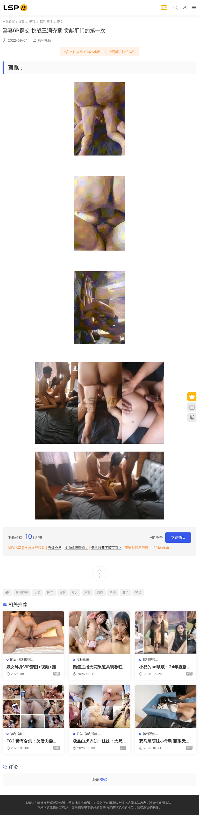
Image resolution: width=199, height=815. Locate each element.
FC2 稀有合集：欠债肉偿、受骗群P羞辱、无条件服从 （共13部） (31, 740)
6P (7, 592)
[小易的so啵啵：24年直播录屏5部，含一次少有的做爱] (165, 632)
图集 (13, 660)
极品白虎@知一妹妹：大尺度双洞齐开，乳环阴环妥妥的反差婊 (98, 740)
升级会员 (54, 548)
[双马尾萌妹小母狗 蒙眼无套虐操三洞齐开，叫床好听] (165, 706)
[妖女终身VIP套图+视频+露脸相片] (33, 632)
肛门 (125, 592)
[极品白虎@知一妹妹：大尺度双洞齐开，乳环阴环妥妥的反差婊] (99, 706)
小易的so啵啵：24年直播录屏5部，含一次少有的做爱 (165, 666)
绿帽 (100, 592)
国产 (50, 592)
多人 (75, 592)
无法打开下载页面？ (106, 548)
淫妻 (87, 592)
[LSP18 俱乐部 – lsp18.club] (16, 7)
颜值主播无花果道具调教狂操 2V (98, 666)
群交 (113, 592)
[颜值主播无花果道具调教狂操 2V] (99, 632)
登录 (104, 779)
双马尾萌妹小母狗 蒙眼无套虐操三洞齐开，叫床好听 (164, 740)
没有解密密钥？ (76, 548)
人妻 (37, 592)
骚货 (138, 592)
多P (62, 592)
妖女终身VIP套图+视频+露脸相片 (31, 666)
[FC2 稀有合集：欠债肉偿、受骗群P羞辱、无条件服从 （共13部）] (33, 706)
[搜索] (175, 7)
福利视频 (44, 40)
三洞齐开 (22, 592)
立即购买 (178, 537)
